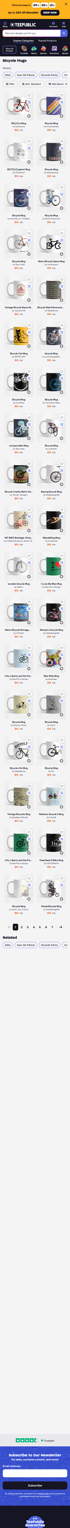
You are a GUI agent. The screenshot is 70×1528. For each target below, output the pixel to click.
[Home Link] (23, 25)
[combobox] (32, 33)
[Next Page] (60, 927)
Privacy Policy (44, 1494)
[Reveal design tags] (29, 116)
